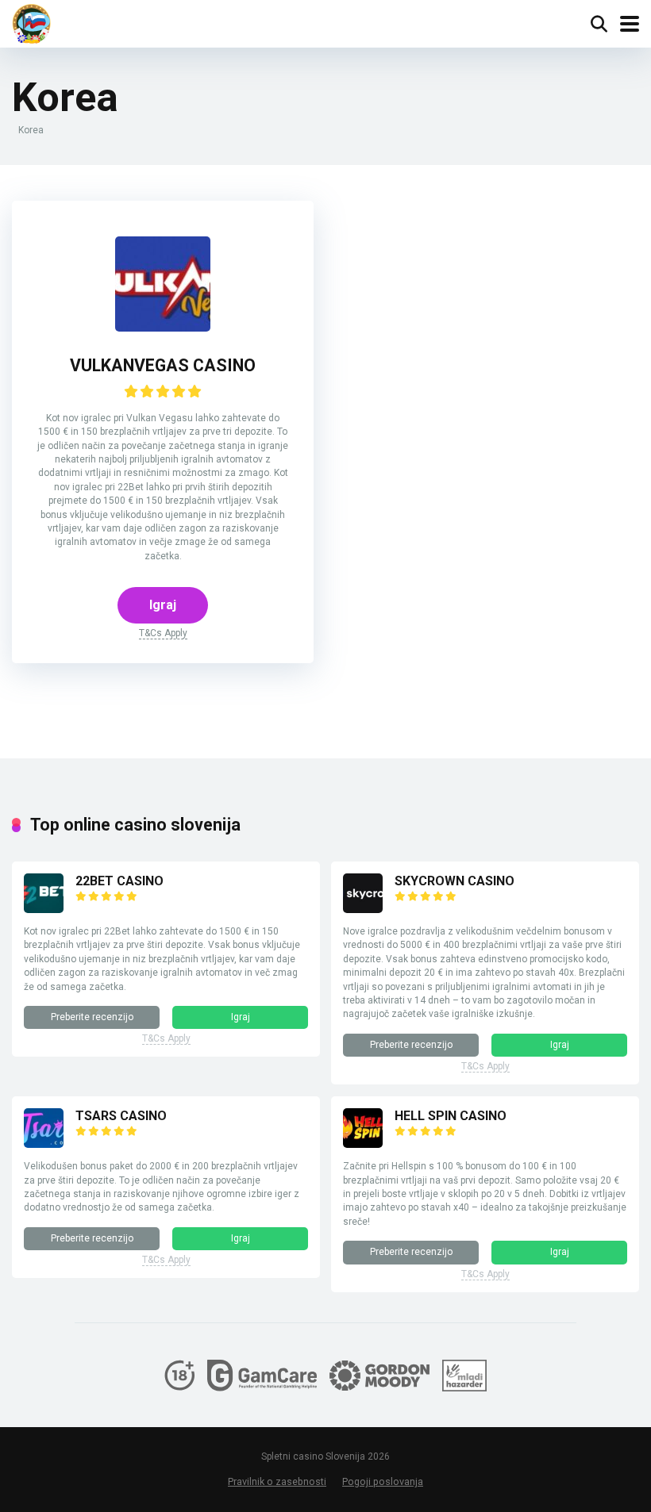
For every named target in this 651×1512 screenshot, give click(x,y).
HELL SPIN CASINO (451, 1115)
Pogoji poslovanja (382, 1481)
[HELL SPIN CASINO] (363, 1143)
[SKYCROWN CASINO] (363, 908)
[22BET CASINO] (44, 908)
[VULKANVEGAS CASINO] (162, 327)
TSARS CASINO (121, 1115)
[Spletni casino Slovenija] (32, 24)
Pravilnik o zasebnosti (277, 1481)
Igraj (162, 604)
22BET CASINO (119, 880)
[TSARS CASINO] (44, 1143)
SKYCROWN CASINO (454, 880)
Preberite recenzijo (92, 1017)
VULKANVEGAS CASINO (163, 365)
